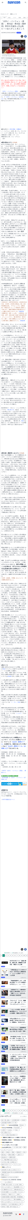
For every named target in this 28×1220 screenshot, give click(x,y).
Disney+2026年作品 (7, 1127)
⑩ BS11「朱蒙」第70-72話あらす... (10, 1206)
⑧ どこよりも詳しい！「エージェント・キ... (12, 1201)
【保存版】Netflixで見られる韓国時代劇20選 (12, 1172)
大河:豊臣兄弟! (15, 1120)
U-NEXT (4, 1130)
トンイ (10, 1149)
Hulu (17, 1130)
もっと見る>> (7, 1182)
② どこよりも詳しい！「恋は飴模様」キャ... (12, 1187)
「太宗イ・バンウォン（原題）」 (10, 91)
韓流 (9, 17)
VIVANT (23, 1120)
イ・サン (4, 1149)
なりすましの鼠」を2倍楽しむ (9, 1162)
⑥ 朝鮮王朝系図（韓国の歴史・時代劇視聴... (12, 1197)
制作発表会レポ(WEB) (19, 1140)
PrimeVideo (17, 1127)
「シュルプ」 (18, 713)
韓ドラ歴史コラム (6, 1132)
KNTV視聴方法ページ (9, 799)
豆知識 (9, 676)
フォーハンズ (17, 1164)
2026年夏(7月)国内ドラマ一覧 (9, 1122)
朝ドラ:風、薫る (5, 1120)
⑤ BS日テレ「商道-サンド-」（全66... (11, 1194)
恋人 (24, 1152)
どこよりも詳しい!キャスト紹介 (10, 1144)
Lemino (10, 1130)
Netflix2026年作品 (13, 1125)
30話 (4, 669)
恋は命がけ (4, 1157)
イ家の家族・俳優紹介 (15, 129)
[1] (1, 955)
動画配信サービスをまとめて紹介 (10, 1177)
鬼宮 (3, 1152)
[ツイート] (22, 36)
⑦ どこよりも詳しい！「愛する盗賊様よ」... (12, 1199)
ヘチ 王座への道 (17, 1147)
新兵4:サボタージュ (6, 1164)
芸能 (24, 17)
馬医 (25, 1147)
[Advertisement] (14, 9)
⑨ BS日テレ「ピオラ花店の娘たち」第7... (12, 1204)
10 (24, 955)
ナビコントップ (4, 14)
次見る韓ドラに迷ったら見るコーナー (11, 1169)
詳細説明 (21, 311)
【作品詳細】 (5, 777)
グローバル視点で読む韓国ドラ (9, 1135)
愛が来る (4, 1154)
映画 (20, 17)
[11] (26, 955)
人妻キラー (20, 1154)
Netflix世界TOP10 (6, 1147)
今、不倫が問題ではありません (9, 1159)
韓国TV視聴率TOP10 (7, 1142)
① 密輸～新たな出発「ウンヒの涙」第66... (12, 1184)
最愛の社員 (12, 1157)
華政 (13, 1152)
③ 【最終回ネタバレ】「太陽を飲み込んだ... (12, 1189)
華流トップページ (6, 1167)
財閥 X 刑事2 (11, 1154)
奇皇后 (7, 1152)
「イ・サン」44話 (15, 702)
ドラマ (14, 17)
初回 (22, 420)
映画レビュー (5, 1174)
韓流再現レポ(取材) (7, 1140)
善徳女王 (19, 1152)
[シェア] (25, 36)
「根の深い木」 (10, 409)
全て (5, 17)
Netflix (4, 1125)
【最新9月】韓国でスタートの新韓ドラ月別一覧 (14, 1137)
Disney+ (22, 1125)
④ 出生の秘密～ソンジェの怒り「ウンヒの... (12, 1192)
